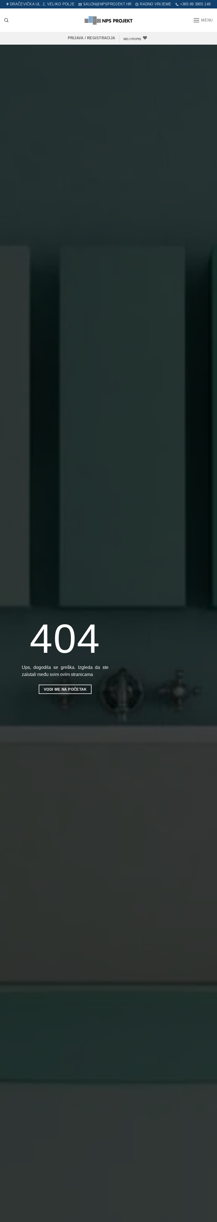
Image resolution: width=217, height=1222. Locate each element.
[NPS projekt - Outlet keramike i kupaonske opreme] (108, 20)
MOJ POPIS (132, 39)
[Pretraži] (6, 20)
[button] (203, 20)
